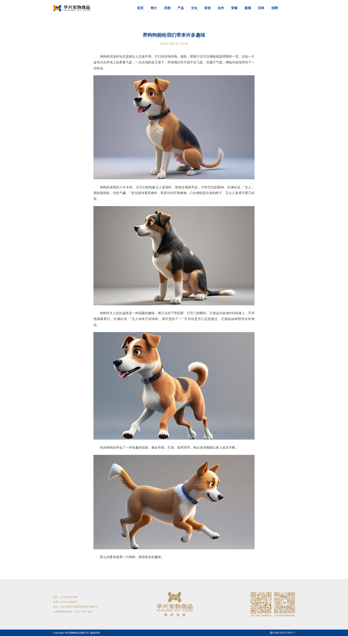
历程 (167, 8)
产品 (180, 8)
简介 (154, 8)
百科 (261, 8)
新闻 (248, 8)
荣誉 (234, 8)
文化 (194, 8)
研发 (207, 8)
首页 (140, 8)
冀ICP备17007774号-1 (282, 632)
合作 (221, 8)
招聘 (274, 8)
